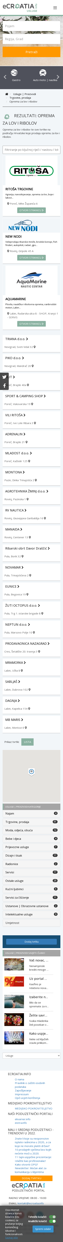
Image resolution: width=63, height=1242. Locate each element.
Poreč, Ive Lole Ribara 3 (19, 423)
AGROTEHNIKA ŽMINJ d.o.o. (25, 491)
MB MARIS (13, 720)
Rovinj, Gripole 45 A (21, 251)
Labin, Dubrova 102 (16, 689)
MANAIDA (12, 529)
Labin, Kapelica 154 (16, 708)
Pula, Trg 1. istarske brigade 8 (22, 613)
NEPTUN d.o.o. (16, 624)
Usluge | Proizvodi (24, 94)
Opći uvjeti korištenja (27, 1098)
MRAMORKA (14, 662)
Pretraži (31, 52)
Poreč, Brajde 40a (15, 385)
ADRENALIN (14, 434)
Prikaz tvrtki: (11, 742)
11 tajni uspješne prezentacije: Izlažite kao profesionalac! (33, 1158)
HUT (9, 377)
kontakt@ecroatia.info (31, 1203)
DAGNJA (11, 701)
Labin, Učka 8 (12, 670)
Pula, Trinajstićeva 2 (16, 575)
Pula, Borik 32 (13, 556)
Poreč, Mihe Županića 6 (23, 203)
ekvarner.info (22, 1119)
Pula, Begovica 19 (15, 594)
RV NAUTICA (14, 510)
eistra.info (21, 1122)
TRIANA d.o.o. (15, 339)
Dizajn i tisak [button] (13, 855)
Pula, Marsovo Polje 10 (18, 632)
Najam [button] (9, 813)
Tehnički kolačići (37, 1216)
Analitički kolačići (37, 1221)
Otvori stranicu (30, 210)
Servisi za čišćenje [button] (17, 897)
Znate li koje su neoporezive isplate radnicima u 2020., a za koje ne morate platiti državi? (33, 1142)
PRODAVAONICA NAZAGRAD (26, 643)
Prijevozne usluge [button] (17, 847)
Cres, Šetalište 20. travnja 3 (21, 651)
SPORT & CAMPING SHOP (24, 396)
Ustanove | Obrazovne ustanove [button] (26, 906)
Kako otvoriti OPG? (26, 1164)
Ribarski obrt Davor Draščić (26, 548)
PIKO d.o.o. (13, 358)
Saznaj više (11, 1237)
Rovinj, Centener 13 (16, 537)
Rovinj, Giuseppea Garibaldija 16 (24, 518)
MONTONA (14, 472)
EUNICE (11, 586)
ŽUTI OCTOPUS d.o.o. (21, 605)
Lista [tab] (27, 742)
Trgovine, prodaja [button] (17, 822)
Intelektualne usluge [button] (19, 914)
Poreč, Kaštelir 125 (16, 461)
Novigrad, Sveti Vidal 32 (19, 347)
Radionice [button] (11, 864)
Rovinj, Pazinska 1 (15, 499)
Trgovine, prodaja (20, 97)
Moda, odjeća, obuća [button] (19, 830)
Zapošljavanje (23, 1090)
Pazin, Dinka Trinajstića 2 (19, 480)
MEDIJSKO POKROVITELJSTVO (33, 1108)
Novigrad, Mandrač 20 (18, 366)
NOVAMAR (13, 567)
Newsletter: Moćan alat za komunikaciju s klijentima (30, 1169)
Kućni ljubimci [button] (14, 889)
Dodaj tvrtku (31, 941)
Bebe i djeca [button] (13, 839)
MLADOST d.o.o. (17, 453)
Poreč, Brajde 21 (15, 442)
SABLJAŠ (11, 682)
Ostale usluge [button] (14, 881)
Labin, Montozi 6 (14, 727)
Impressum (22, 1094)
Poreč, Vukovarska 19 (17, 404)
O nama (19, 1079)
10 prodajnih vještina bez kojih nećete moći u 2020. (33, 1151)
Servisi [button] (9, 872)
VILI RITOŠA (14, 415)
